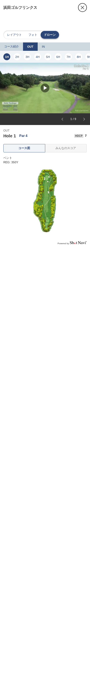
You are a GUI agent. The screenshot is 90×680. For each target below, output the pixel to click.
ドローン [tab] (50, 34)
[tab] (11, 46)
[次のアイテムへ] (84, 119)
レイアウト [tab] (14, 34)
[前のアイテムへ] (62, 119)
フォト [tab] (32, 34)
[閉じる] (82, 7)
